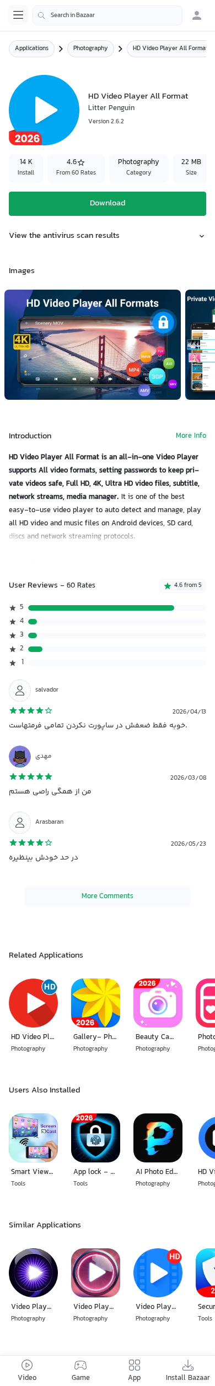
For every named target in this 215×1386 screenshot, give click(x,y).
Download (107, 203)
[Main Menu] (18, 15)
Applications (32, 49)
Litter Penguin (111, 108)
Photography (90, 49)
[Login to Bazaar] (197, 15)
